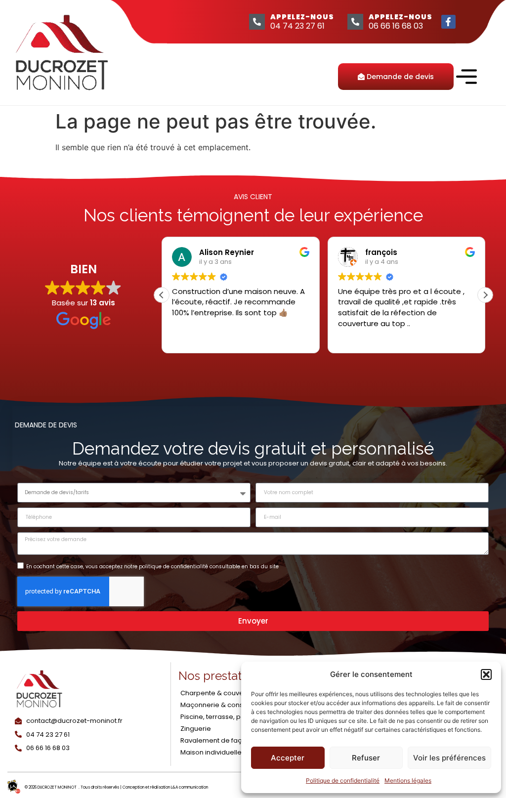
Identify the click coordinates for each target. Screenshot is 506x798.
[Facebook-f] (448, 22)
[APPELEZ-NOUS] (257, 22)
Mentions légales (407, 780)
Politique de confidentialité (343, 780)
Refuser (366, 757)
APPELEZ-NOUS (302, 17)
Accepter (287, 757)
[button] (486, 674)
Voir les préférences (449, 757)
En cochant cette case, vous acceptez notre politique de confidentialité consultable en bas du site (152, 566)
